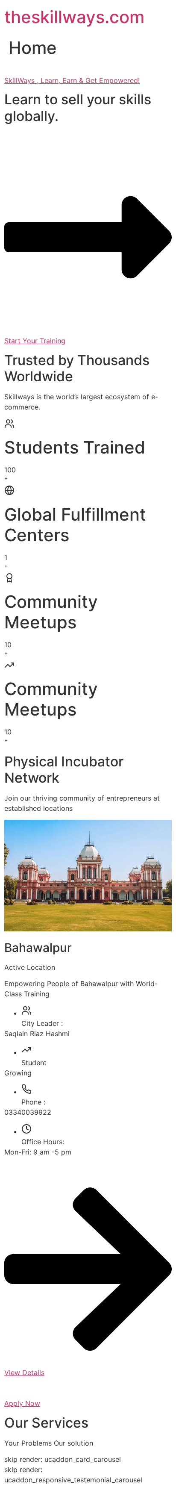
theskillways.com (74, 16)
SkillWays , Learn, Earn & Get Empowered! (72, 80)
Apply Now (22, 1403)
